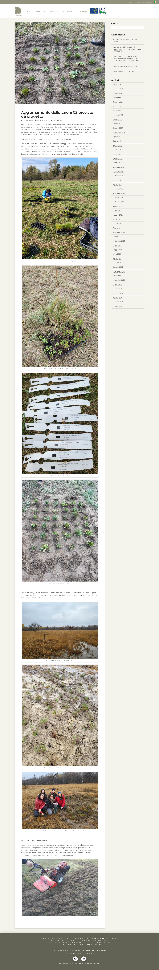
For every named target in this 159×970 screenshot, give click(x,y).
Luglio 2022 (117, 211)
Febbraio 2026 (118, 89)
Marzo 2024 (117, 154)
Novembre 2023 (119, 167)
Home (54, 120)
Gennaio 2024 (118, 158)
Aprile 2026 (117, 85)
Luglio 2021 (117, 245)
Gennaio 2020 (118, 306)
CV (116, 939)
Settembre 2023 (119, 176)
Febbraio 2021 (118, 263)
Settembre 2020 (119, 280)
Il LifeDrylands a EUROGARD (123, 72)
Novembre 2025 (119, 98)
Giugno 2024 (117, 141)
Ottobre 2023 (118, 171)
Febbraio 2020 (118, 302)
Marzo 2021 (117, 258)
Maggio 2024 (118, 145)
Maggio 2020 (118, 293)
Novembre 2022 (119, 193)
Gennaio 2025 (118, 119)
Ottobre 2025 (118, 102)
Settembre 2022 (119, 202)
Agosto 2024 (117, 137)
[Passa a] (155, 2)
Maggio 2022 (118, 215)
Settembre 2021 (119, 241)
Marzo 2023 (117, 184)
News (60, 120)
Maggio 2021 (117, 250)
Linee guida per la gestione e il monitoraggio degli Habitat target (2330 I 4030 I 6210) (127, 49)
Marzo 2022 (117, 219)
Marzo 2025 (117, 111)
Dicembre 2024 (118, 124)
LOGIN (97, 964)
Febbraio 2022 (118, 224)
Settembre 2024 (119, 132)
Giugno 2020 (117, 289)
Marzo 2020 (117, 297)
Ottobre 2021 (118, 237)
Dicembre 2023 (118, 163)
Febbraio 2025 (118, 115)
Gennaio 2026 (118, 93)
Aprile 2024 (117, 150)
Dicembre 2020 (118, 271)
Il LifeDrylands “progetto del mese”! (125, 66)
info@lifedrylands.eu (95, 950)
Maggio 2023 (118, 180)
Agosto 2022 (117, 206)
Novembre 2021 (119, 232)
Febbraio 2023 (118, 189)
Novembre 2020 (119, 276)
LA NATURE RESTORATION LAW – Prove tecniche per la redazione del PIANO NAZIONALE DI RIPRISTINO (126, 59)
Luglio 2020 (117, 285)
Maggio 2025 (117, 106)
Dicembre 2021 (118, 228)
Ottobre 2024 (118, 128)
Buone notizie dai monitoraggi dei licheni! (125, 41)
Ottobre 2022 (118, 198)
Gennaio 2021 (118, 267)
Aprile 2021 (117, 254)
